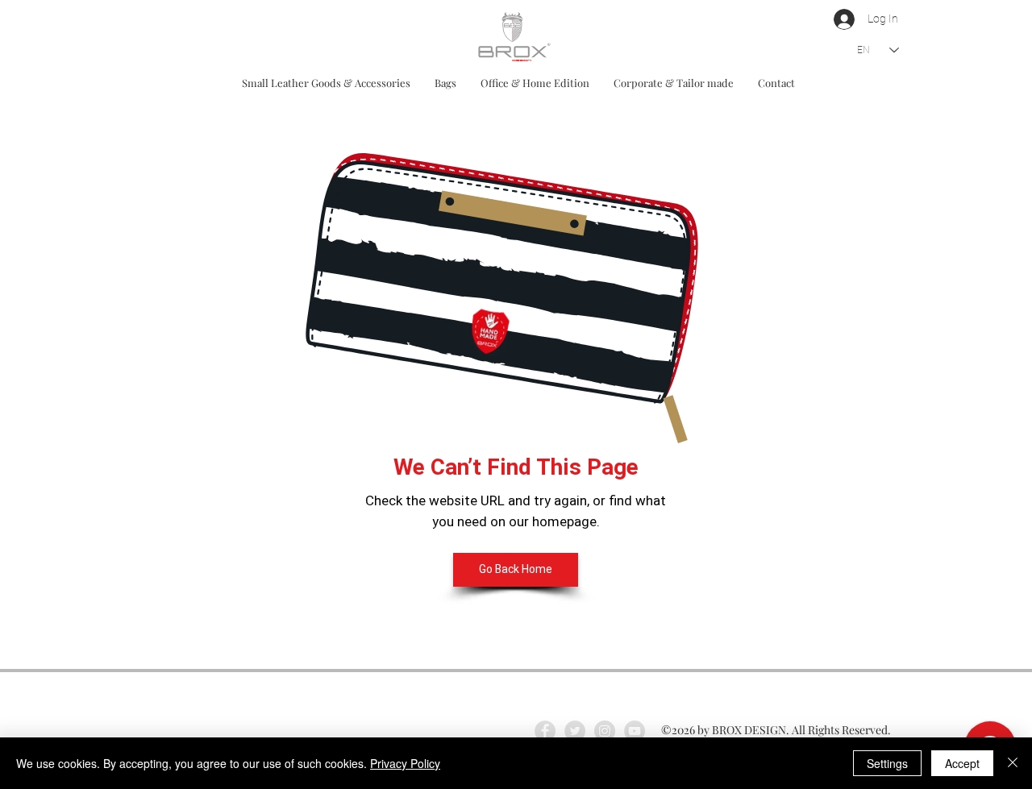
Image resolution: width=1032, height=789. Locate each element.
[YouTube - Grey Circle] (634, 730)
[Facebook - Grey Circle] (545, 730)
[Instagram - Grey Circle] (604, 730)
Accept (962, 763)
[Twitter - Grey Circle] (574, 730)
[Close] (1012, 763)
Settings (887, 763)
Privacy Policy (405, 763)
